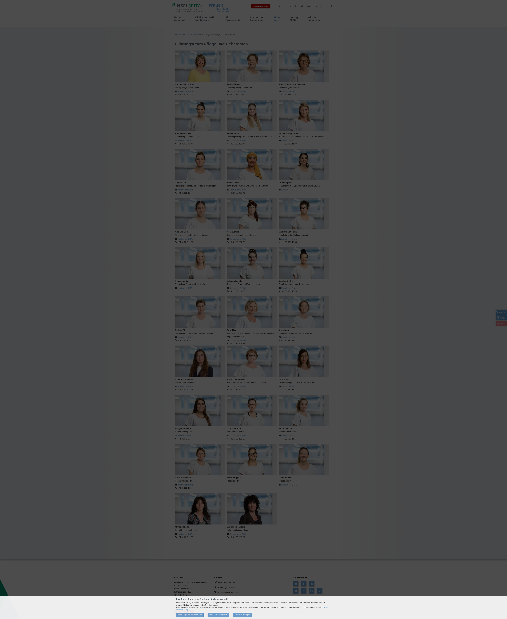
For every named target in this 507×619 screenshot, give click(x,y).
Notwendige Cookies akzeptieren (190, 615)
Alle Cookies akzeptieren (218, 615)
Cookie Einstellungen (242, 615)
